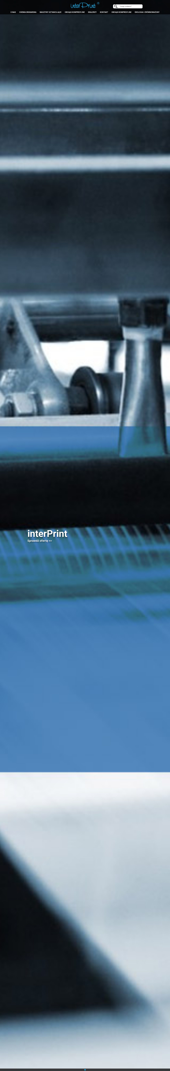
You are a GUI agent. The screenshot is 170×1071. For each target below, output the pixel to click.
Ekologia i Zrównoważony (147, 12)
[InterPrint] (85, 5)
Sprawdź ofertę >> (39, 540)
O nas (13, 12)
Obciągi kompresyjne (121, 12)
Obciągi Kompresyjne (75, 12)
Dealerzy (92, 12)
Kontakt (104, 12)
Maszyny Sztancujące (50, 12)
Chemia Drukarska (27, 12)
